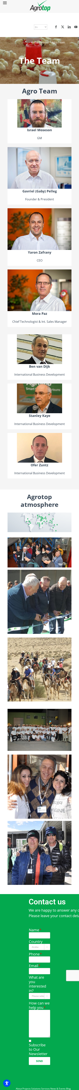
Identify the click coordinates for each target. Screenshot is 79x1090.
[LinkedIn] (69, 26)
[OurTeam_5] (39, 756)
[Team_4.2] (39, 710)
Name (35, 930)
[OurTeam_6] (39, 822)
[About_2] (39, 571)
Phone (35, 954)
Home (34, 42)
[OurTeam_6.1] (39, 639)
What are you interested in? (37, 984)
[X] (62, 26)
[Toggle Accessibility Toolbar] (7, 1083)
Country (35, 941)
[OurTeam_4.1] (39, 539)
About (45, 42)
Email (34, 966)
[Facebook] (56, 26)
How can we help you (39, 1005)
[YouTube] (75, 26)
